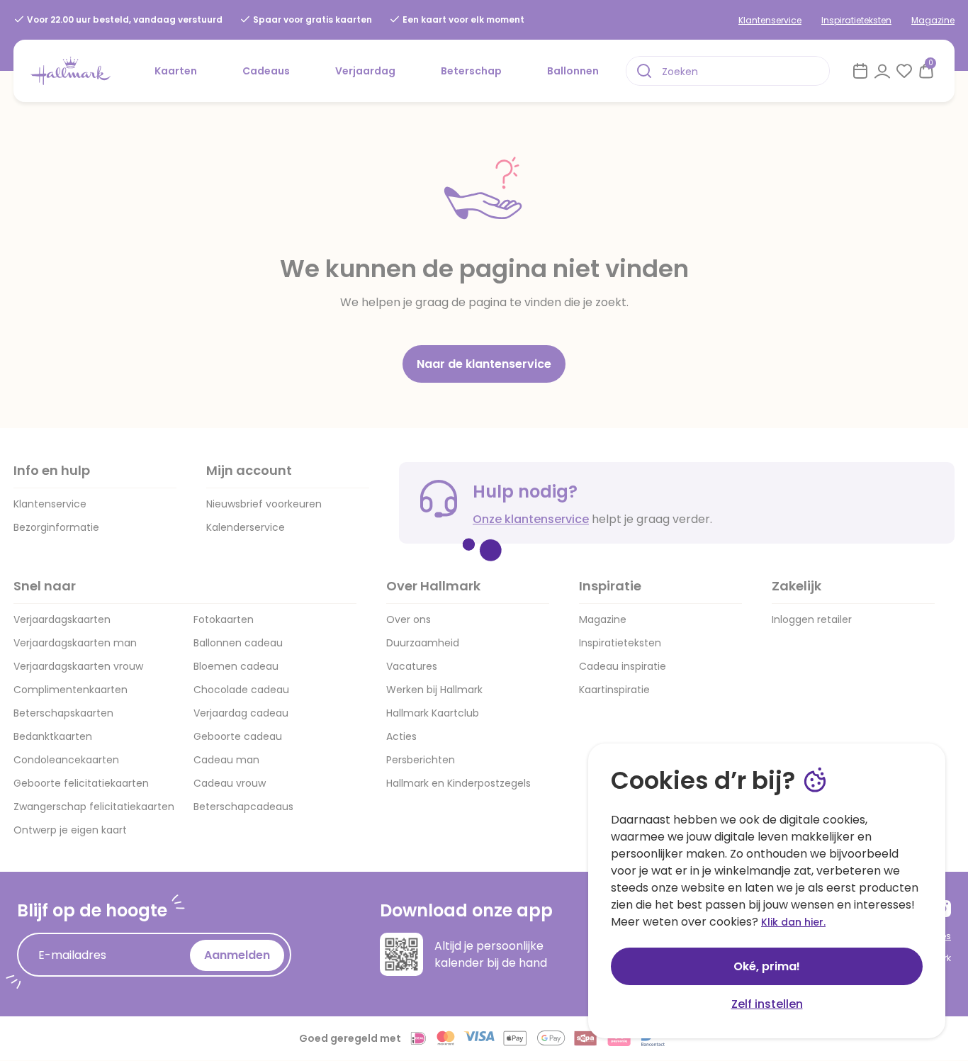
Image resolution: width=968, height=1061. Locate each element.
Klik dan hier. (793, 922)
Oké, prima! (766, 966)
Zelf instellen (767, 1004)
